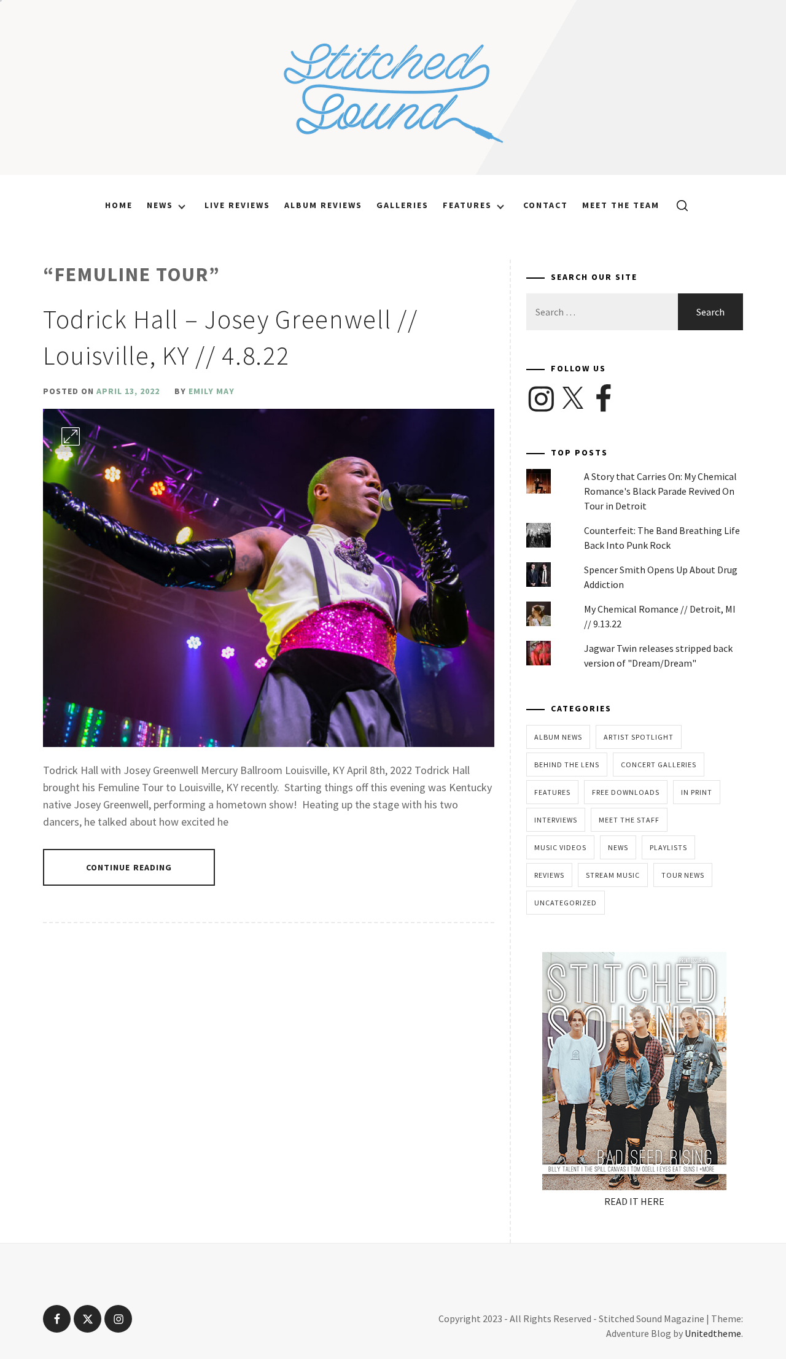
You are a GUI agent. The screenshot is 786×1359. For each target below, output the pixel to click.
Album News (558, 736)
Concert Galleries (658, 764)
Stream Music (613, 875)
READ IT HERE (634, 1201)
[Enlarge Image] (70, 436)
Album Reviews (323, 205)
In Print (696, 792)
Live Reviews (237, 205)
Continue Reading (129, 867)
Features (467, 205)
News (160, 205)
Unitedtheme (713, 1333)
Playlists (668, 847)
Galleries (402, 205)
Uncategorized (565, 902)
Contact (545, 205)
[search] (677, 205)
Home (119, 205)
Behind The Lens (566, 764)
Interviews (555, 819)
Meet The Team (621, 205)
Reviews (549, 875)
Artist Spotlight (639, 736)
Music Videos (560, 847)
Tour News (682, 875)
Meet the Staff (629, 819)
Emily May (212, 391)
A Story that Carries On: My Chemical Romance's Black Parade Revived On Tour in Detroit (660, 491)
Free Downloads (626, 792)
